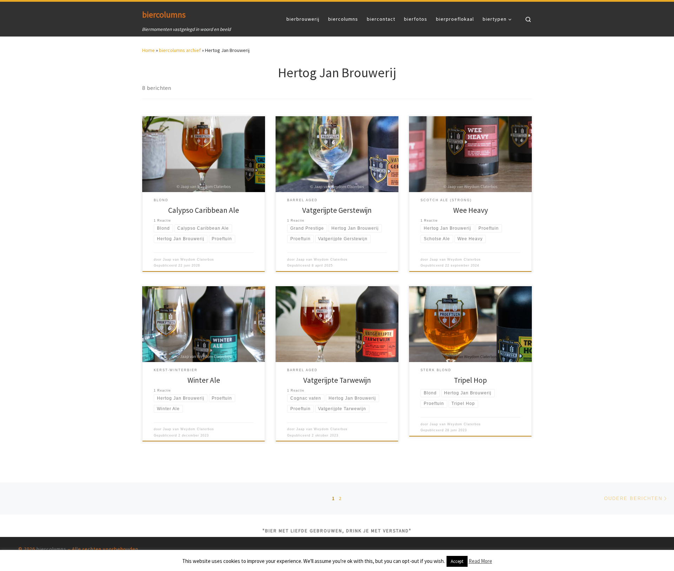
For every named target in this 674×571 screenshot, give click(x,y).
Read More (480, 561)
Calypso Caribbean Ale (203, 210)
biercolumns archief (180, 50)
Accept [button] (457, 561)
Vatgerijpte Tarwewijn (337, 380)
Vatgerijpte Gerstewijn (337, 210)
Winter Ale (203, 380)
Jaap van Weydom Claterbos (188, 259)
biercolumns (51, 549)
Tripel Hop (470, 380)
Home (148, 50)
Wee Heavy (470, 210)
